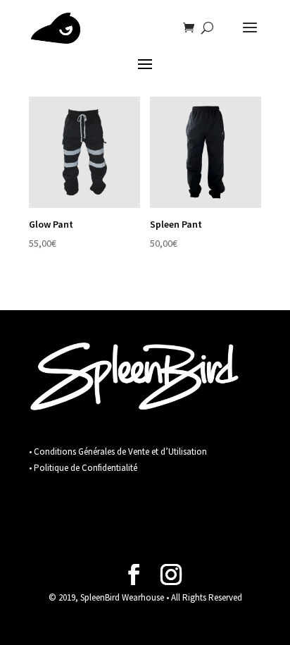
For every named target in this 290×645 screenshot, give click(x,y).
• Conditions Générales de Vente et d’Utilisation (118, 451)
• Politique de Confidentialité (83, 468)
